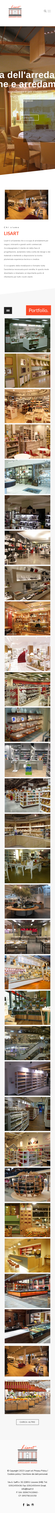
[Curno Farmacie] (27, 776)
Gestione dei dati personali (35, 1474)
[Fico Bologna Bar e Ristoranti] (27, 1201)
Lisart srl (29, 1470)
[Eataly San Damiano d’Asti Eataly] (27, 882)
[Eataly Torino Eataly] (27, 847)
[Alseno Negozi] (27, 705)
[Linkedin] (28, 1504)
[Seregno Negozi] (27, 422)
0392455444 (33, 1485)
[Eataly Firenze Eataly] (27, 1130)
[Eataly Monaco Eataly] (27, 1024)
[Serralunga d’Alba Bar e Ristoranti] (27, 1378)
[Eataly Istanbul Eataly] (27, 1094)
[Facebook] (23, 1504)
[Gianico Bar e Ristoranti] (27, 1236)
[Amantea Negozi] (27, 670)
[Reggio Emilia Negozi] (27, 564)
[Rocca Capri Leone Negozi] (27, 528)
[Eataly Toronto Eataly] (27, 811)
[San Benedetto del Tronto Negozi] (27, 493)
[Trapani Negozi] (27, 387)
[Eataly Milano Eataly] (27, 1059)
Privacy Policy (40, 1470)
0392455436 (15, 1485)
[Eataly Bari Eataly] (27, 1413)
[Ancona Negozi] (27, 634)
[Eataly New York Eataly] (27, 988)
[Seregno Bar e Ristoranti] (27, 1342)
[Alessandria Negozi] (27, 741)
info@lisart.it (28, 1489)
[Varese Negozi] (27, 351)
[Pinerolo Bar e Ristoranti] (27, 1307)
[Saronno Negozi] (27, 457)
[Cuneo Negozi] (27, 599)
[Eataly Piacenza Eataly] (27, 953)
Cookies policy (14, 1474)
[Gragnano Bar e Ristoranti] (27, 1271)
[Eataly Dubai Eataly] (27, 1165)
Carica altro (27, 1422)
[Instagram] (32, 1504)
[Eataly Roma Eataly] (27, 917)
